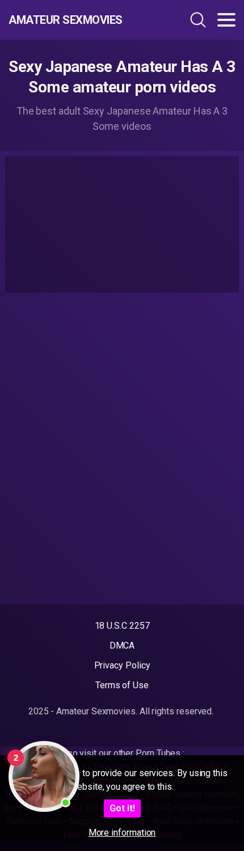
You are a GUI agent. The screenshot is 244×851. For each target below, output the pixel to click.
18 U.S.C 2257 (122, 625)
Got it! (122, 808)
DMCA (122, 645)
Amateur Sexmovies (66, 20)
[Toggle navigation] (226, 20)
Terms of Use (122, 685)
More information (122, 832)
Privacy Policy (122, 665)
